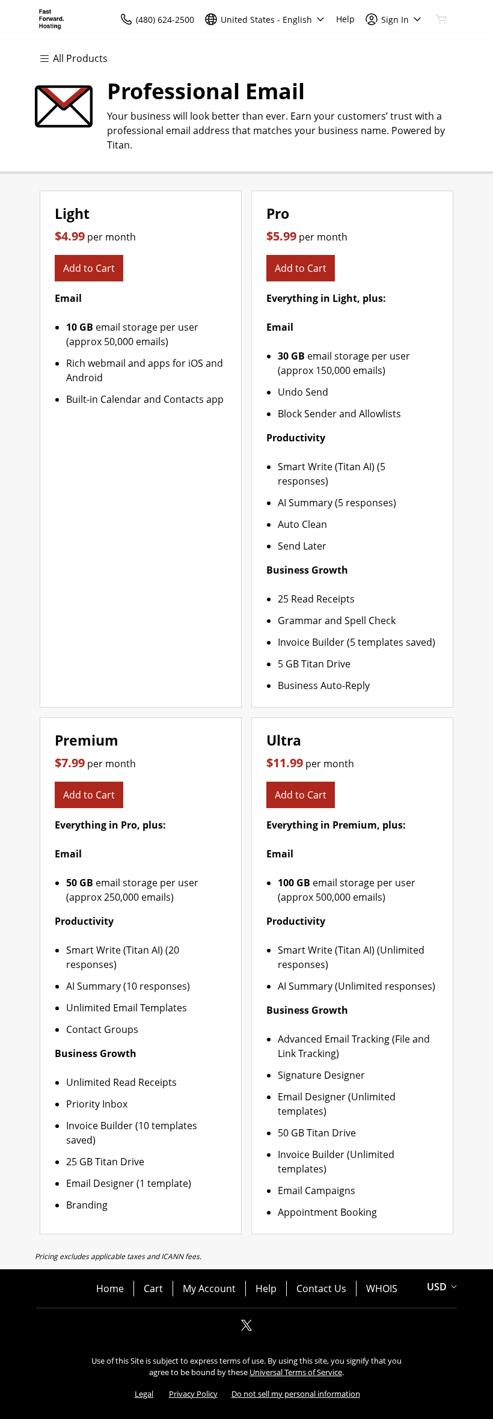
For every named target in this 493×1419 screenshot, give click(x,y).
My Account (209, 1288)
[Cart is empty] (441, 19)
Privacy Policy (193, 1393)
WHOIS (381, 1288)
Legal (144, 1393)
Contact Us (321, 1288)
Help (266, 1288)
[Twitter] (246, 1328)
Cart (153, 1288)
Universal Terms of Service (296, 1372)
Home (110, 1288)
